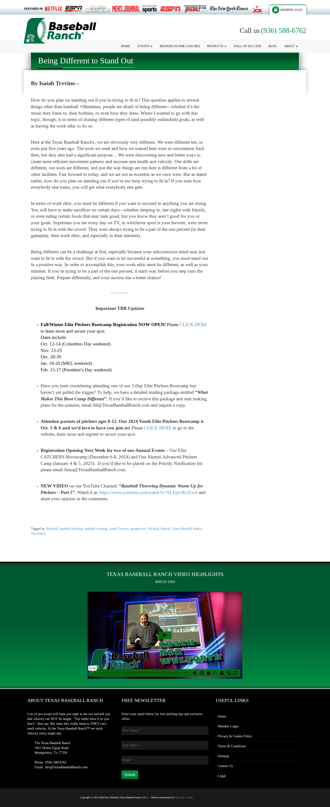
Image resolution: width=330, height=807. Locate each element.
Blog (272, 46)
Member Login (228, 726)
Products (215, 46)
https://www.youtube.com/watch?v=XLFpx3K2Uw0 (148, 492)
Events (143, 46)
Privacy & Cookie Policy (235, 736)
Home (125, 46)
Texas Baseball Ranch (186, 529)
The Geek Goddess (184, 797)
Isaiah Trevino (119, 529)
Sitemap (223, 756)
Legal (222, 776)
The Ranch (38, 533)
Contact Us (225, 766)
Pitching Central (159, 529)
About (289, 46)
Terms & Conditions (232, 746)
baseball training (96, 529)
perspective (138, 529)
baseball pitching (71, 529)
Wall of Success (247, 46)
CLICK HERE (193, 324)
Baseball (52, 529)
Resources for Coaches (180, 46)
